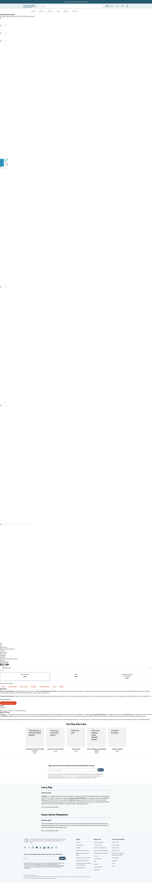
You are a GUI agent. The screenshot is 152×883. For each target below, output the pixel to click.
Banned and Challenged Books (82, 854)
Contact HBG (97, 858)
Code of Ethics (115, 850)
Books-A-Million (24, 686)
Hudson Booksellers (44, 686)
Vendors (96, 864)
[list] (76, 583)
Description (3, 689)
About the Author (5, 712)
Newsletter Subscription (82, 850)
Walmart (61, 686)
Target (54, 686)
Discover (50, 11)
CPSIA (113, 863)
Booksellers (97, 869)
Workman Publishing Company (8, 659)
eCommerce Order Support (101, 850)
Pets (1, 710)
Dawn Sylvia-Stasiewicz (8, 649)
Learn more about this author (50, 807)
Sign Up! (111, 6)
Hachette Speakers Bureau (101, 853)
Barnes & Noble (12, 686)
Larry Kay (4, 647)
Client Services (98, 845)
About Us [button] (75, 11)
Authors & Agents (98, 842)
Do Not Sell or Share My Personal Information (118, 854)
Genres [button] (33, 11)
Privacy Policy (115, 845)
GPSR (113, 866)
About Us (78, 842)
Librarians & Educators (100, 848)
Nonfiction (3, 707)
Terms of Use (115, 842)
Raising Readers (98, 867)
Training (11, 710)
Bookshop (33, 686)
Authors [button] (41, 11)
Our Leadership (80, 845)
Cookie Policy (115, 848)
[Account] (122, 6)
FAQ (95, 861)
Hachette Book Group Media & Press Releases (83, 864)
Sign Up (100, 770)
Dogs (5, 710)
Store (58, 11)
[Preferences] (117, 6)
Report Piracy (115, 858)
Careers (96, 856)
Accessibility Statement (82, 860)
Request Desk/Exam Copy (8, 703)
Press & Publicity (80, 867)
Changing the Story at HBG (83, 858)
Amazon (3, 686)
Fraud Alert (115, 860)
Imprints (65, 11)
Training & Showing (20, 710)
